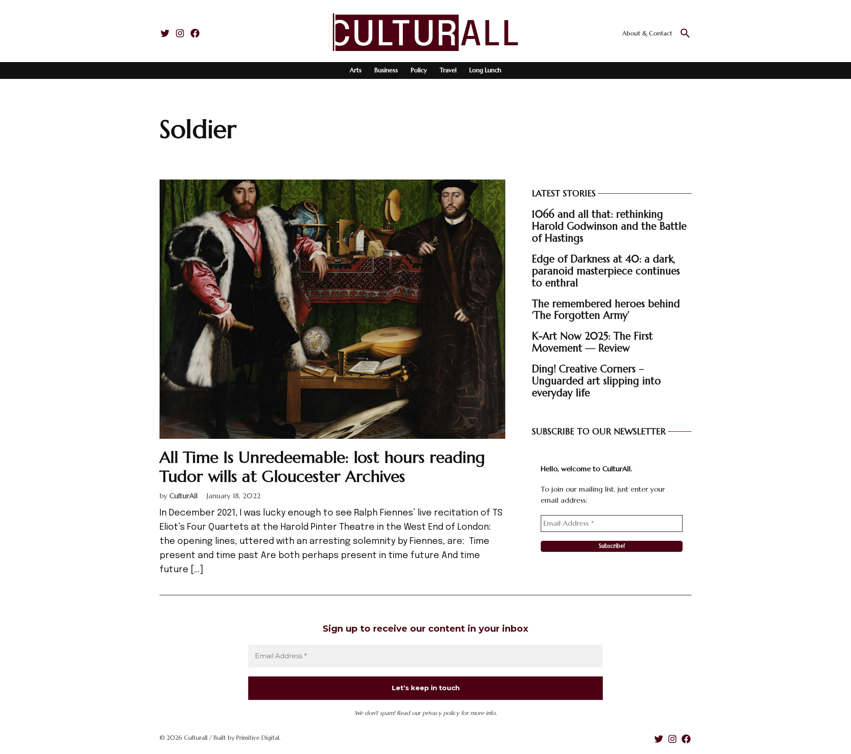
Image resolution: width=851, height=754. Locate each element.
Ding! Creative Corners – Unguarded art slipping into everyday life (596, 381)
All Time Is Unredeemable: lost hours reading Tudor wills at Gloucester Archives (322, 466)
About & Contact (647, 33)
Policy (419, 70)
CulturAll (183, 495)
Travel (448, 70)
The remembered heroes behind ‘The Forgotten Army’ (606, 309)
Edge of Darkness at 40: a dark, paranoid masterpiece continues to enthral (606, 271)
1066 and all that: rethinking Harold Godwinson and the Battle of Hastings (609, 226)
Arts (356, 70)
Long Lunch (485, 70)
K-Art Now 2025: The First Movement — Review (592, 342)
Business (386, 70)
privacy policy (440, 713)
